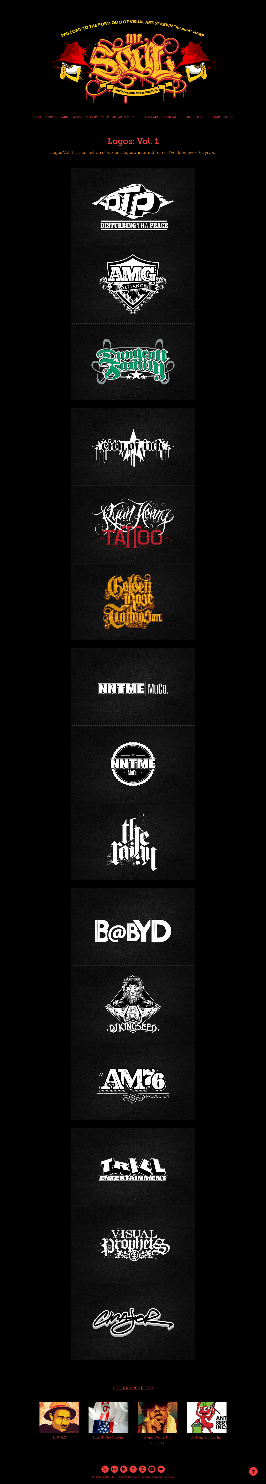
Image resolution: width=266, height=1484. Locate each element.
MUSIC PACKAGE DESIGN (123, 117)
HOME (37, 117)
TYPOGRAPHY (94, 117)
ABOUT (50, 117)
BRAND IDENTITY (70, 117)
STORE (228, 117)
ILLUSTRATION (172, 117)
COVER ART (150, 117)
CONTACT (214, 117)
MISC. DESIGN (195, 117)
